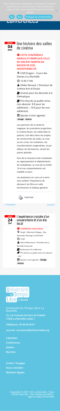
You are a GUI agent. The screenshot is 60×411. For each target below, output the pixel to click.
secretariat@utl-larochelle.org (32, 330)
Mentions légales (15, 372)
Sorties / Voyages (15, 363)
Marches (11, 352)
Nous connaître (14, 367)
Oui (11, 17)
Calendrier (11, 338)
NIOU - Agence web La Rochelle (41, 395)
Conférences (13, 342)
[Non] (56, 10)
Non (20, 17)
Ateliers (10, 347)
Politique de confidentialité (38, 17)
